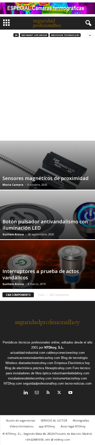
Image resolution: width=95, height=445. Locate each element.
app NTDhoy (47, 426)
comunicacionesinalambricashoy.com (34, 358)
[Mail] (36, 393)
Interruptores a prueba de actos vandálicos (40, 274)
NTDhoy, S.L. (54, 347)
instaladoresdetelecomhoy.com (30, 378)
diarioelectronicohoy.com (36, 363)
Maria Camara (12, 184)
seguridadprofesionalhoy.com (43, 383)
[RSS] (48, 393)
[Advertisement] (47, 90)
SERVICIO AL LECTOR (54, 420)
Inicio (41, 295)
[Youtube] (70, 393)
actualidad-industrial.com (27, 352)
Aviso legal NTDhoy (73, 426)
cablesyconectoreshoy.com (65, 352)
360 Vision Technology (65, 35)
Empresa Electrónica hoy (72, 363)
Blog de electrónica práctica (24, 368)
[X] (59, 393)
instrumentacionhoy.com (70, 378)
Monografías (81, 420)
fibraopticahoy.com (58, 368)
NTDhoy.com (13, 383)
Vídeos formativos (21, 426)
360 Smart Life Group (34, 35)
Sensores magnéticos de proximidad (45, 178)
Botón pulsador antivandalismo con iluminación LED (45, 224)
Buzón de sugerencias (20, 420)
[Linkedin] (25, 393)
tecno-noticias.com (78, 383)
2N (16, 35)
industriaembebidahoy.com (70, 373)
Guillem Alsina (13, 234)
